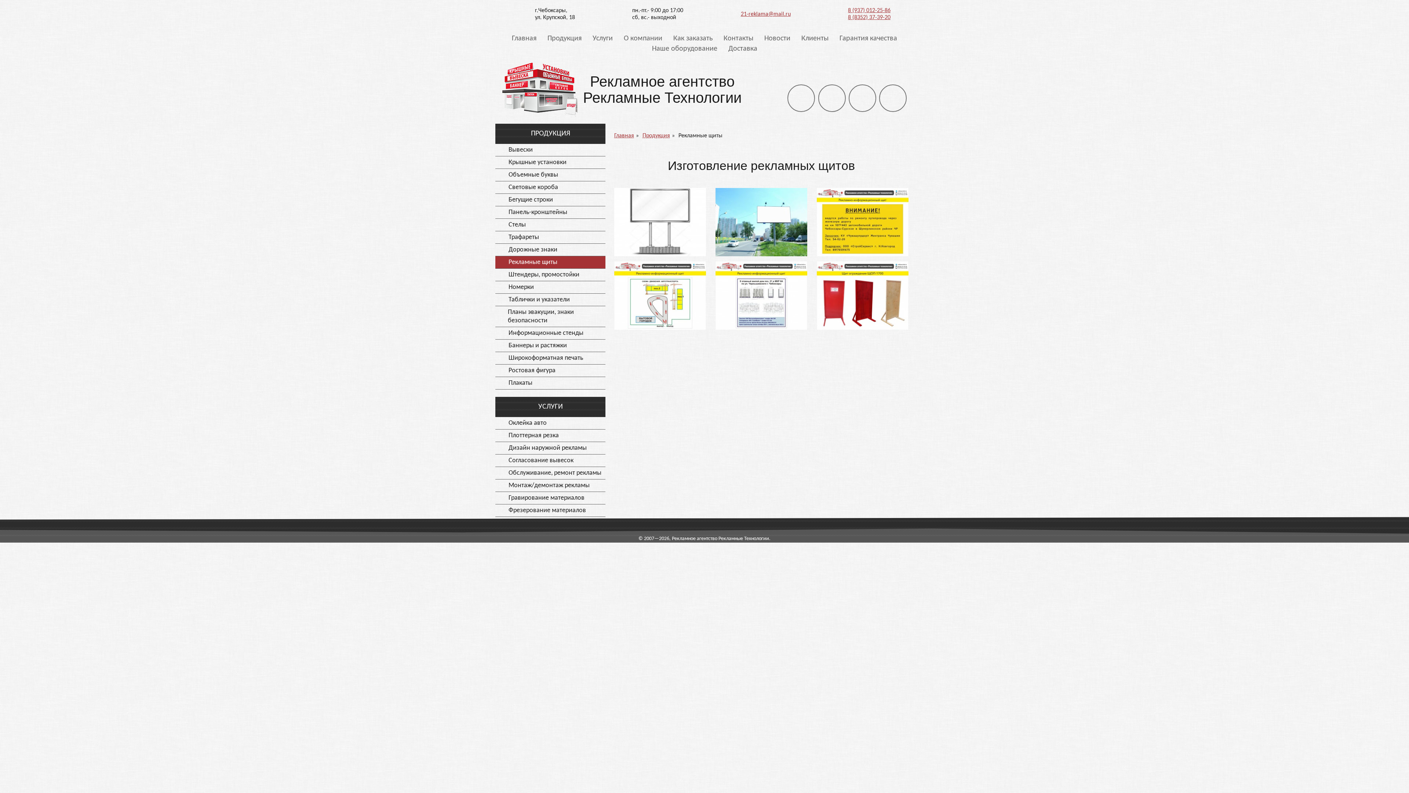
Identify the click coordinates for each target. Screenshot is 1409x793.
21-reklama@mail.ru (766, 14)
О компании (643, 38)
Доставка (742, 48)
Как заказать (693, 38)
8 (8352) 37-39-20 (869, 18)
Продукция (564, 38)
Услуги (603, 38)
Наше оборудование (684, 48)
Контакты (738, 38)
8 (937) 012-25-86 (869, 11)
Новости (777, 38)
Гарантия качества (868, 38)
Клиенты (815, 38)
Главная (524, 38)
